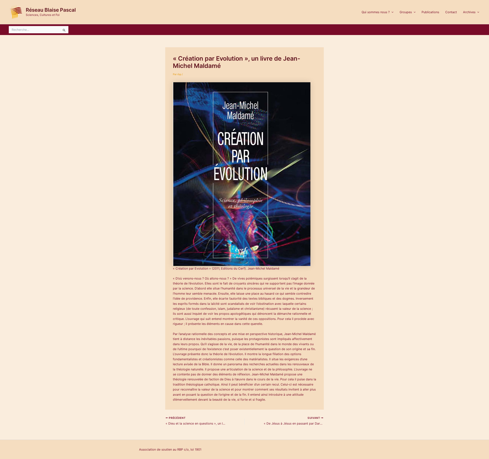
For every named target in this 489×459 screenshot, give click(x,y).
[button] (391, 12)
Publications (430, 12)
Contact (451, 12)
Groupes (406, 12)
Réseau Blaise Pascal (51, 10)
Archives (469, 12)
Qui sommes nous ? (376, 12)
